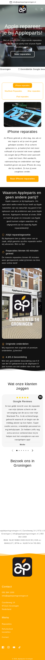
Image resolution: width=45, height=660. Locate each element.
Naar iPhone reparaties (22, 179)
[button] (3, 9)
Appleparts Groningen (25, 659)
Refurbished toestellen (7, 630)
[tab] (17, 450)
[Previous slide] (12, 450)
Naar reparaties (22, 54)
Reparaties (7, 624)
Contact (5, 637)
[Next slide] (32, 450)
